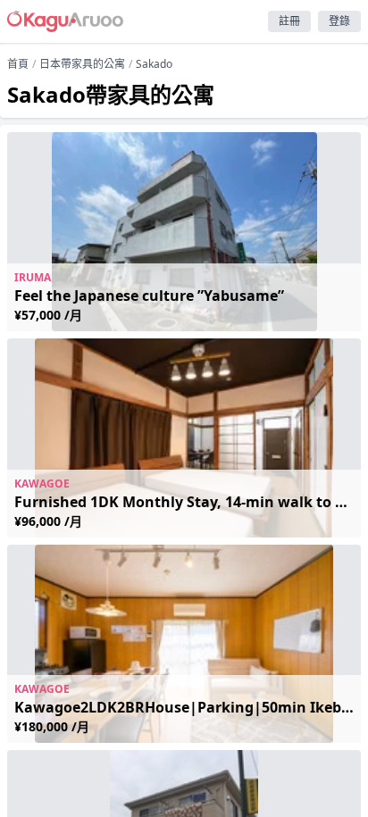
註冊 (289, 21)
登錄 (339, 21)
